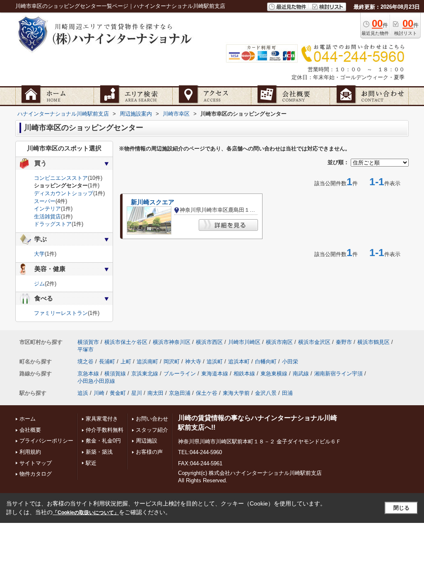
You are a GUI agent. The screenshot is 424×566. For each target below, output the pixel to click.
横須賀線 (115, 373)
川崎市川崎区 (244, 342)
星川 (136, 393)
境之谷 (85, 361)
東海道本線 (214, 373)
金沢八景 (266, 393)
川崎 (99, 393)
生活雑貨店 (47, 216)
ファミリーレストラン (61, 313)
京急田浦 (179, 393)
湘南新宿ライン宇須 (338, 373)
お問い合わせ (152, 419)
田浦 (287, 393)
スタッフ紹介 (152, 430)
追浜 (82, 393)
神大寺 (193, 361)
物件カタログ (35, 474)
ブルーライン (180, 373)
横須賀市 (88, 342)
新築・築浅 (99, 452)
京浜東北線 (144, 373)
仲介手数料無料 (104, 430)
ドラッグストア (53, 224)
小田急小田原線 (96, 381)
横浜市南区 (279, 342)
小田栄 (290, 361)
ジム (39, 284)
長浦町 (107, 361)
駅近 (91, 463)
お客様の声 (149, 452)
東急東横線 (273, 373)
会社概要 (30, 430)
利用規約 (30, 452)
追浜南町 (147, 361)
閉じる (401, 508)
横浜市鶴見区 (373, 342)
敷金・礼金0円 (103, 441)
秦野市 (344, 342)
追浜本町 (239, 361)
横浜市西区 (209, 342)
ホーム (27, 419)
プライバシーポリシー (46, 441)
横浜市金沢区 (314, 342)
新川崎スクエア (152, 202)
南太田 (155, 393)
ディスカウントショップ (63, 193)
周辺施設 (146, 441)
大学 (39, 254)
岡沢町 (172, 361)
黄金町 (118, 393)
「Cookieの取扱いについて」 (86, 512)
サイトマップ (35, 463)
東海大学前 (236, 393)
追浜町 (215, 361)
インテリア (47, 209)
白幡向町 (266, 361)
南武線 (301, 373)
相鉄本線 (244, 373)
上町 (125, 361)
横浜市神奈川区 (171, 342)
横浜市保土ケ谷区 (125, 342)
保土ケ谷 (206, 393)
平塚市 (85, 349)
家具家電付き (102, 419)
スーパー (44, 201)
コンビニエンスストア (61, 178)
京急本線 (88, 373)
